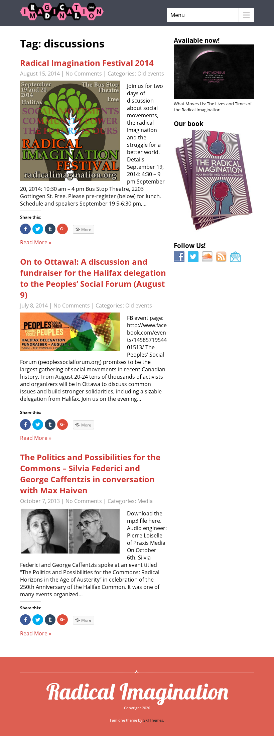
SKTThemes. (153, 720)
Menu (177, 15)
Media (145, 501)
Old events (150, 73)
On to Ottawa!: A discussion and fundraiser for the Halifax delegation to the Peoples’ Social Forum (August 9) (93, 278)
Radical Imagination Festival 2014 (87, 62)
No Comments (83, 73)
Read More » (35, 242)
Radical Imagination (137, 691)
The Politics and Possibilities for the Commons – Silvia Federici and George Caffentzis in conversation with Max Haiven (90, 474)
